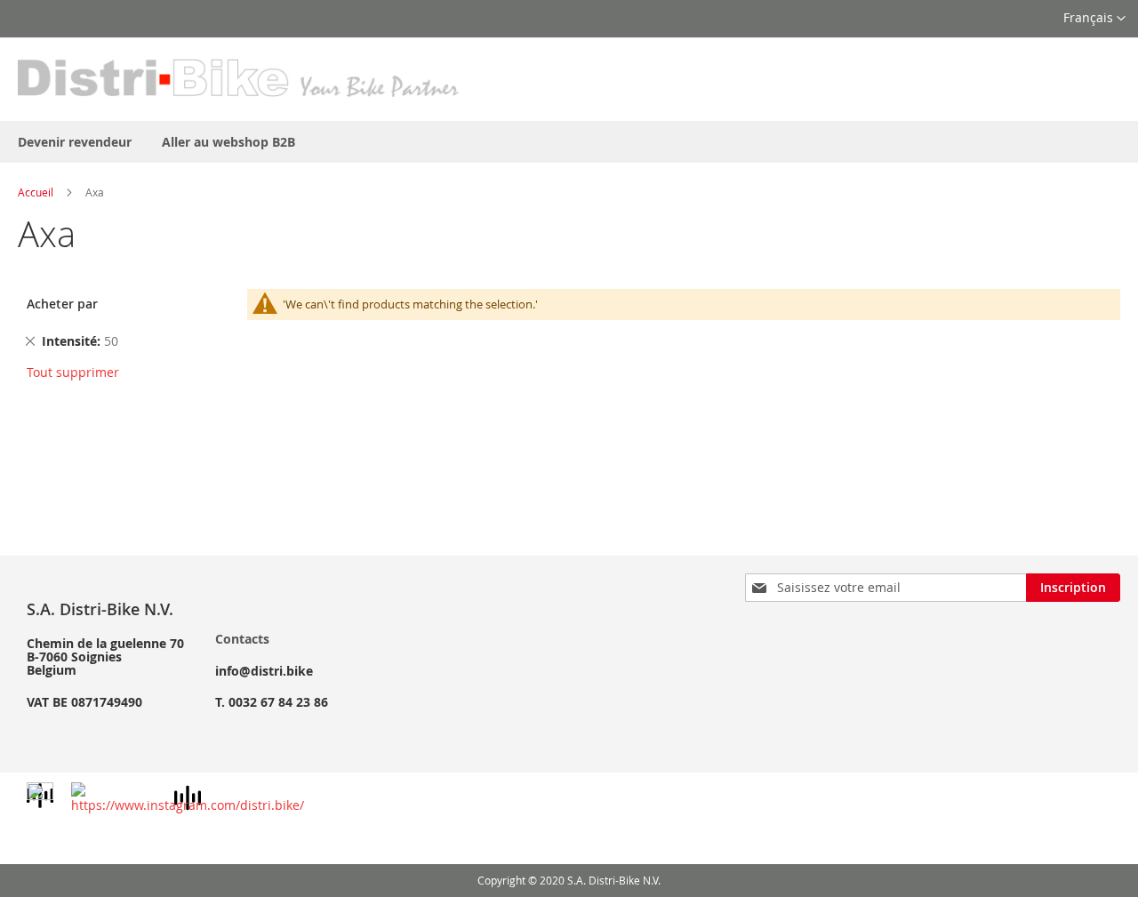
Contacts (242, 638)
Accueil (35, 192)
